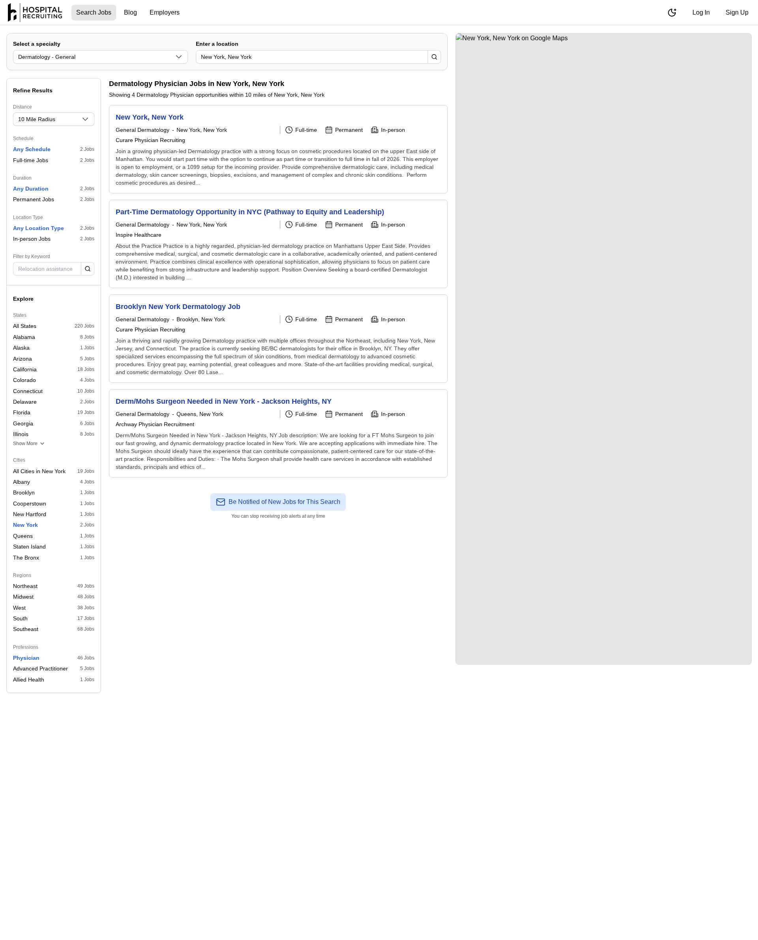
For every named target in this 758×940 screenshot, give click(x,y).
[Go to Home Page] (35, 12)
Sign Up (737, 12)
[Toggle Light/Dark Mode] (672, 13)
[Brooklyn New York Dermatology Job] (278, 338)
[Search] (434, 57)
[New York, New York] (278, 149)
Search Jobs (93, 12)
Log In (701, 12)
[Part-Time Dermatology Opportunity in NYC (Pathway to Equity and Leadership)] (278, 244)
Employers (165, 12)
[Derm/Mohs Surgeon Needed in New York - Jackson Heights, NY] (278, 433)
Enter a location (217, 44)
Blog (130, 12)
